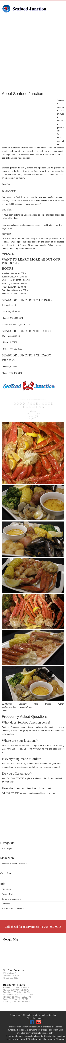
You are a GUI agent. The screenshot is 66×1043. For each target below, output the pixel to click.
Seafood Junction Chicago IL (14, 864)
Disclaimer (6, 889)
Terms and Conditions (11, 899)
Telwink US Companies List (14, 908)
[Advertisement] (33, 54)
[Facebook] (32, 1024)
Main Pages (7, 848)
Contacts (6, 904)
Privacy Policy (8, 894)
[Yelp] (39, 1024)
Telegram (60, 1039)
